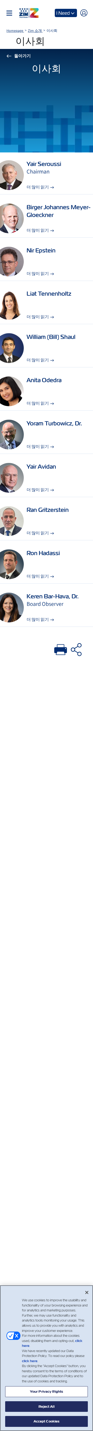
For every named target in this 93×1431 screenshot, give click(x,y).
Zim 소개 (35, 30)
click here (29, 1361)
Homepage (15, 30)
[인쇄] (60, 649)
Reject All (46, 1406)
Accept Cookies (47, 1421)
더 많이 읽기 (38, 187)
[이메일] (76, 649)
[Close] (86, 1292)
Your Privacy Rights (46, 1391)
